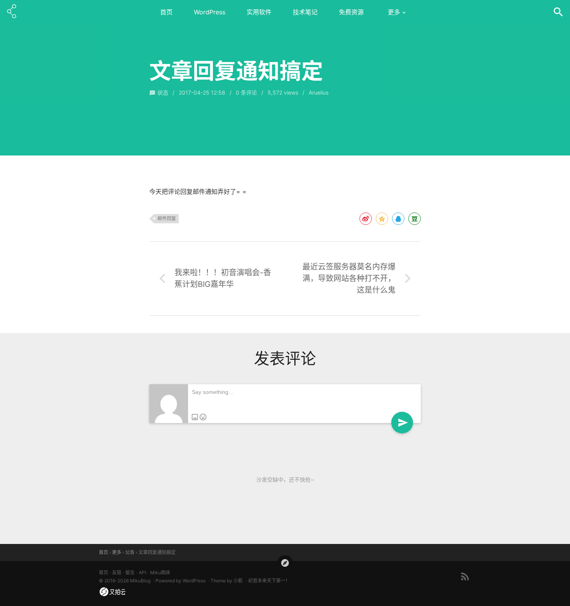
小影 (238, 581)
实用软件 (259, 12)
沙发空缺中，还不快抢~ (285, 479)
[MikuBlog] (11, 11)
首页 (166, 12)
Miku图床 (160, 572)
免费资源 (351, 12)
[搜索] (558, 11)
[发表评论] (402, 422)
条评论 (246, 92)
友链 (116, 572)
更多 (394, 12)
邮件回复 (166, 218)
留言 (130, 572)
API (142, 572)
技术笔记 (305, 12)
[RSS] (465, 576)
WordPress (209, 12)
